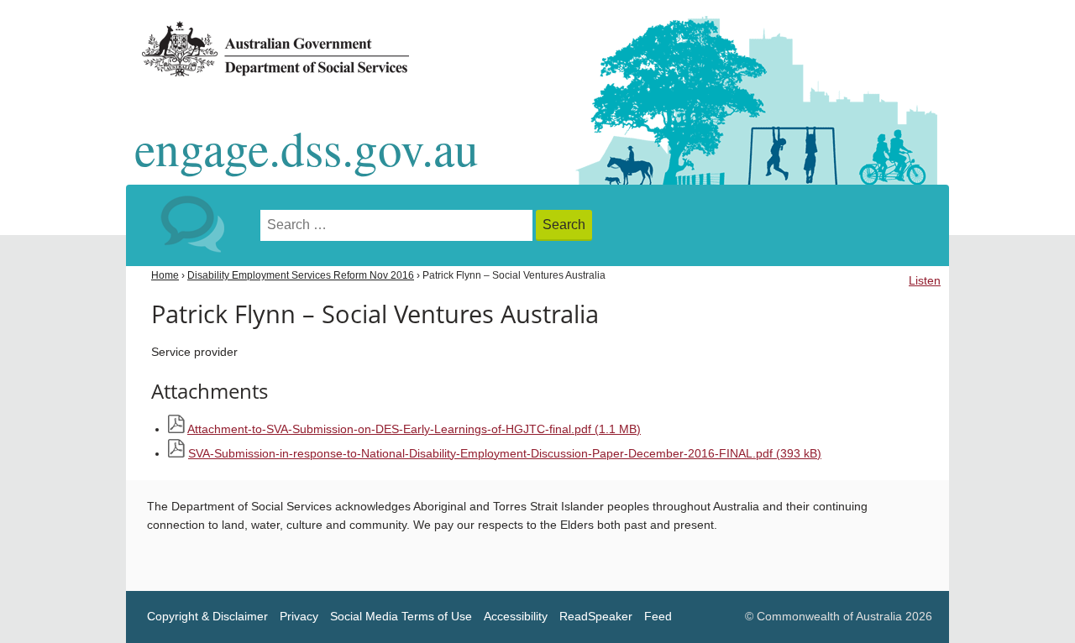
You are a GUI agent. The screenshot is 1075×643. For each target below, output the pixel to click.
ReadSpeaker (595, 616)
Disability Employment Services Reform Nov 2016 (300, 275)
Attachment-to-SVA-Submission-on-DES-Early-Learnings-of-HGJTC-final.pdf (414, 429)
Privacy (299, 616)
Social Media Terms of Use (401, 616)
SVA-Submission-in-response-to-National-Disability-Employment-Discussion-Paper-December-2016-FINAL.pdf (504, 453)
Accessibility (516, 616)
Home (165, 275)
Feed (658, 616)
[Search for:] (398, 225)
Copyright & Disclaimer (207, 616)
